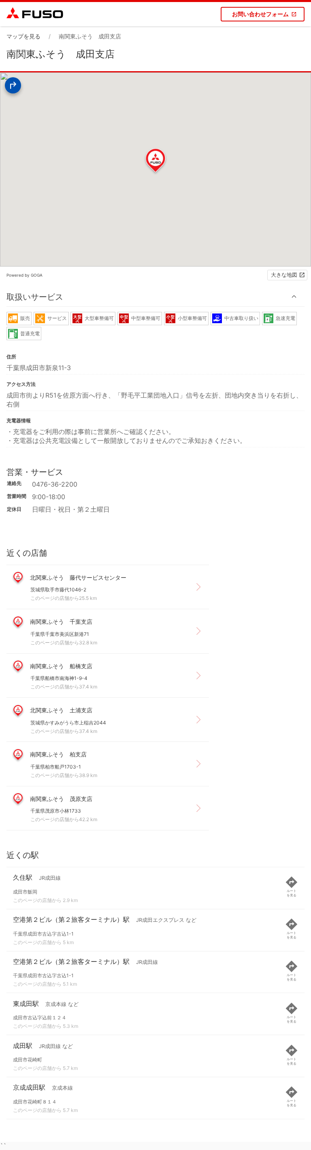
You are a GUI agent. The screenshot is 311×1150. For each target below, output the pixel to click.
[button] (155, 297)
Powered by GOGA (24, 275)
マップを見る (23, 36)
